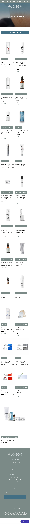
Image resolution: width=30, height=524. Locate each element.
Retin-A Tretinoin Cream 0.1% (6, 391)
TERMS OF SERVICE (15, 508)
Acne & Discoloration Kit (8, 440)
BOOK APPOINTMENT (15, 464)
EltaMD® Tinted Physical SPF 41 (20, 165)
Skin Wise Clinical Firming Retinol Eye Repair (7, 132)
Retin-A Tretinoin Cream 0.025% (20, 362)
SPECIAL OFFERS (15, 484)
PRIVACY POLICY (15, 506)
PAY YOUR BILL (15, 467)
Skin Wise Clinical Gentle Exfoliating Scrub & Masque (6, 197)
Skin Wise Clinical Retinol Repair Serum (7, 98)
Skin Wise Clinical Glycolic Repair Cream (22, 296)
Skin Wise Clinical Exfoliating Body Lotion (20, 264)
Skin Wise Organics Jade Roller (21, 391)
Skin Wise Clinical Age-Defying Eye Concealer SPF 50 (20, 230)
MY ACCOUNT (15, 477)
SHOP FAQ (15, 481)
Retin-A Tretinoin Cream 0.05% (6, 362)
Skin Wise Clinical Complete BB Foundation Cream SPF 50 (22, 65)
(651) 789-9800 (15, 513)
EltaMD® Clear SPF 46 (7, 62)
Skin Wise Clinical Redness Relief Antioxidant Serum (6, 264)
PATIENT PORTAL (15, 462)
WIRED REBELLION (15, 516)
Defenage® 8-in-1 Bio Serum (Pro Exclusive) (7, 165)
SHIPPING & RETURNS (15, 479)
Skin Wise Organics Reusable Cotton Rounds (21, 329)
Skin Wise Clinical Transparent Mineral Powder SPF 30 (21, 197)
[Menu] (3, 6)
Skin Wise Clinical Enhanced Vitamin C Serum (21, 99)
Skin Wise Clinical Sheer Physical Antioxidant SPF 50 (6, 230)
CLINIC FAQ (15, 469)
